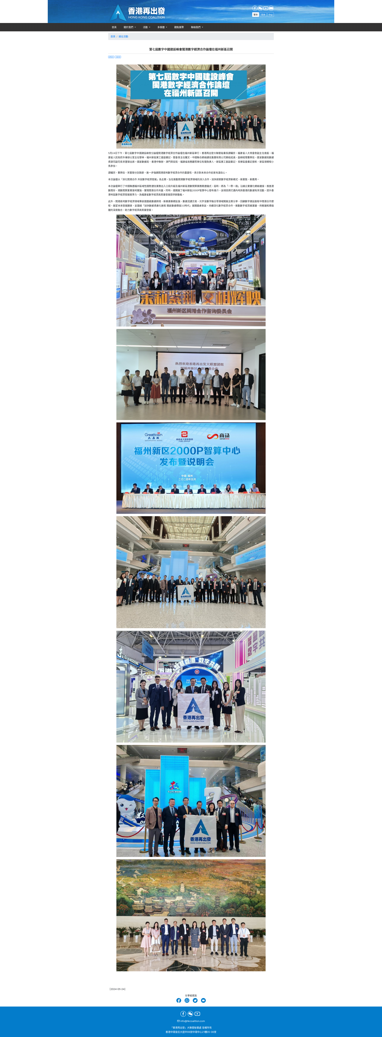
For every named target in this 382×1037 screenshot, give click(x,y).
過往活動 (123, 36)
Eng (270, 14)
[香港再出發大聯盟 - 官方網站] (140, 13)
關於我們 (129, 27)
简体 (263, 14)
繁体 (256, 14)
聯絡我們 (196, 27)
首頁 (114, 27)
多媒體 (161, 27)
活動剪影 (118, 57)
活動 (145, 27)
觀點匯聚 (179, 27)
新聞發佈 (111, 57)
